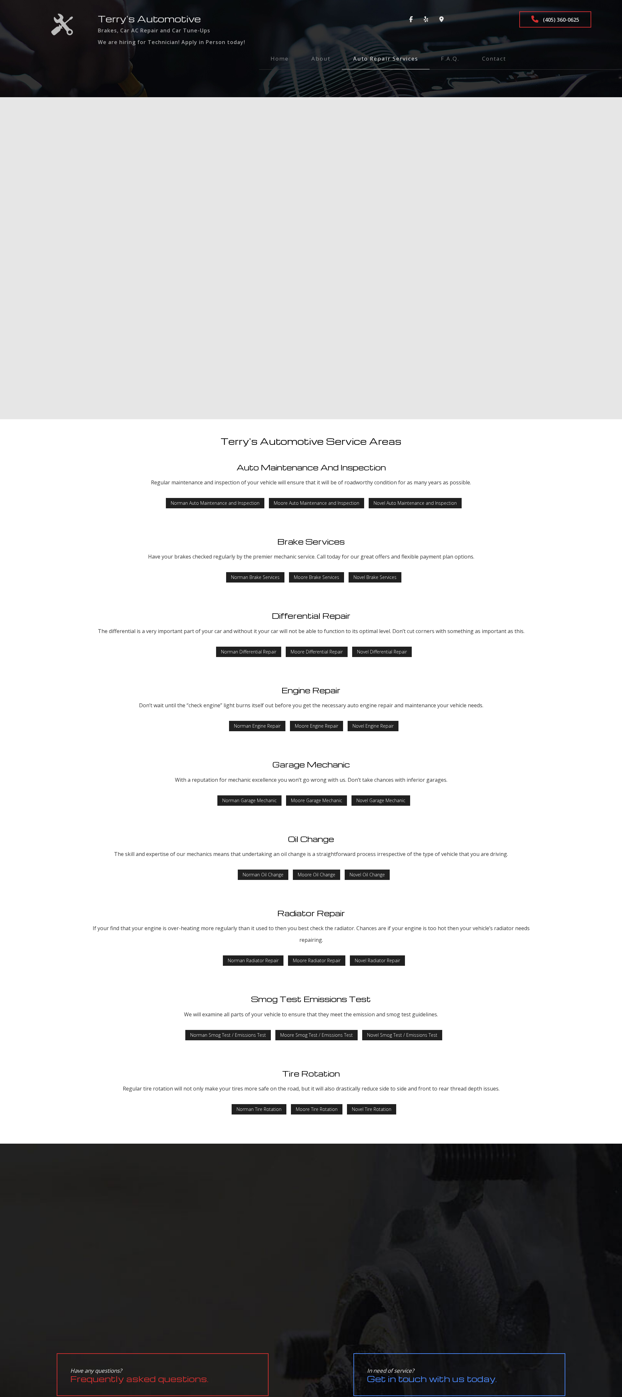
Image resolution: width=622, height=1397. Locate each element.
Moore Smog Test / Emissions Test (316, 1035)
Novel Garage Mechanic (380, 800)
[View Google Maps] (441, 19)
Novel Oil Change (367, 875)
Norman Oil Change (263, 875)
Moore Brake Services (316, 577)
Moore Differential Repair (317, 652)
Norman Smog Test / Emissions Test (228, 1035)
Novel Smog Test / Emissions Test (402, 1035)
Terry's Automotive (149, 19)
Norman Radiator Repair (253, 960)
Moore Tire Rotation (317, 1109)
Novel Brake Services (375, 577)
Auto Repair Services (385, 58)
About (320, 58)
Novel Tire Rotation (371, 1109)
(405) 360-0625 (560, 19)
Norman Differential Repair (248, 652)
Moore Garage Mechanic (316, 800)
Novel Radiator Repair (377, 960)
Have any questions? (139, 1375)
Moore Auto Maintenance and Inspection (316, 503)
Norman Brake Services (255, 577)
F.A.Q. (450, 58)
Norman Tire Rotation (259, 1109)
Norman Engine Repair (257, 726)
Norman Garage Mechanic (249, 800)
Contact (494, 58)
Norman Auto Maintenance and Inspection (215, 503)
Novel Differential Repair (382, 652)
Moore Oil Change (316, 875)
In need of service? (432, 1375)
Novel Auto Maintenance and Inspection (415, 503)
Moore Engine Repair (316, 726)
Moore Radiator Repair (316, 960)
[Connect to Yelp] (426, 19)
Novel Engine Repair (373, 726)
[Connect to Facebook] (411, 19)
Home (280, 58)
